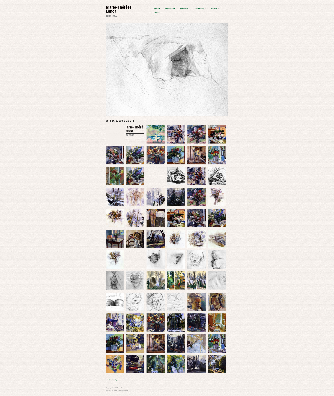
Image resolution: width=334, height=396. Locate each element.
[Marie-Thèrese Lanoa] (119, 10)
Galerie (214, 8)
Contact (157, 12)
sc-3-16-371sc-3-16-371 (120, 120)
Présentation (170, 8)
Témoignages (199, 8)
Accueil (157, 8)
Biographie (184, 8)
